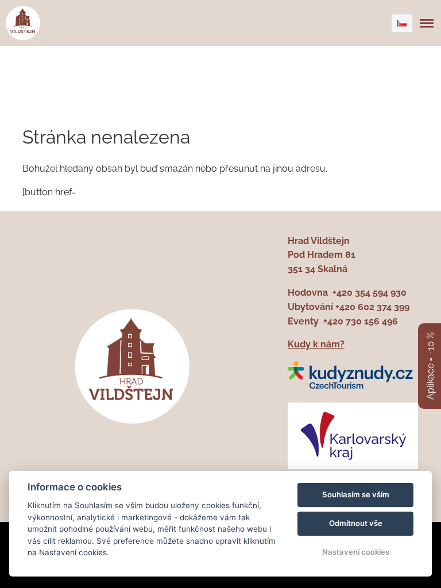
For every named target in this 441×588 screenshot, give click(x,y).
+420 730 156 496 (360, 321)
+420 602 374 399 (372, 306)
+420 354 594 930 (369, 292)
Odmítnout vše (355, 523)
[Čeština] (402, 23)
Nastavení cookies (355, 551)
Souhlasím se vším (355, 494)
